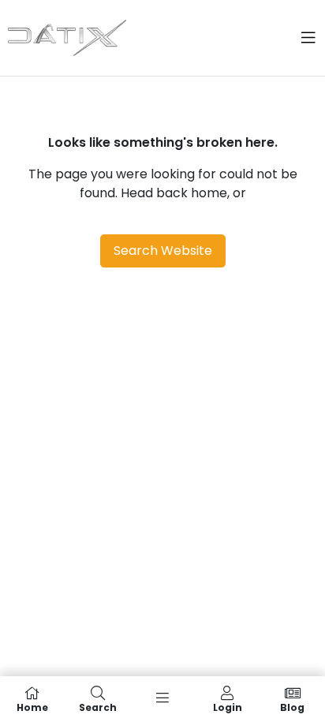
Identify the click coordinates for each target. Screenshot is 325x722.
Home (32, 707)
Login (227, 707)
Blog (292, 707)
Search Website (163, 250)
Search (98, 707)
